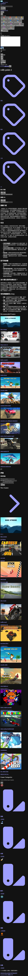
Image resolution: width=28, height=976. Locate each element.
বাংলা (4, 974)
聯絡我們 (15, 973)
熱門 (5, 3)
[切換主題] (2, 12)
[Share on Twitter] (1, 66)
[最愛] (2, 54)
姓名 (2, 479)
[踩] (2, 59)
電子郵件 (3, 480)
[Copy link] (10, 66)
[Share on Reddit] (6, 66)
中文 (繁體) (7, 974)
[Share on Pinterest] (7, 66)
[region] (14, 10)
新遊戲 (2, 3)
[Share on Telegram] (8, 66)
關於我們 (11, 973)
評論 (2, 483)
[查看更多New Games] (14, 516)
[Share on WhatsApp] (4, 66)
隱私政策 (7, 973)
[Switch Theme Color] (2, 14)
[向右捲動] (2, 783)
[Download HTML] (4, 193)
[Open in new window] (4, 200)
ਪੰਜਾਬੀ (11, 974)
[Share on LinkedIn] (5, 66)
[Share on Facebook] (3, 66)
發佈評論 (2, 484)
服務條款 (3, 973)
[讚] (2, 57)
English (2, 974)
